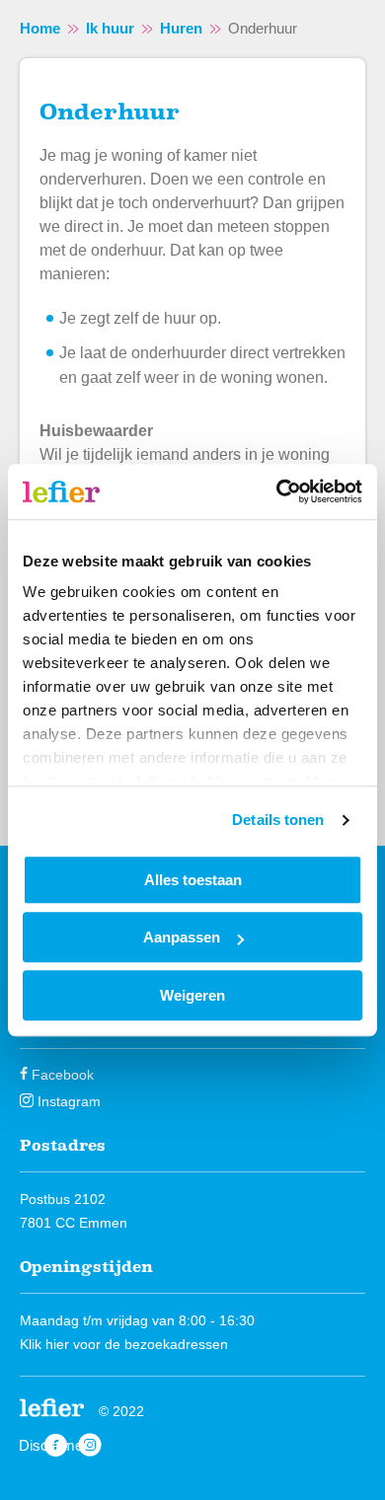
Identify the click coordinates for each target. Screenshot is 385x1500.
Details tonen (278, 819)
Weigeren (192, 995)
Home (40, 28)
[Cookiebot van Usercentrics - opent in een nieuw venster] (277, 491)
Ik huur (110, 28)
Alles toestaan (193, 879)
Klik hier (44, 1344)
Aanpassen (181, 937)
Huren (181, 28)
